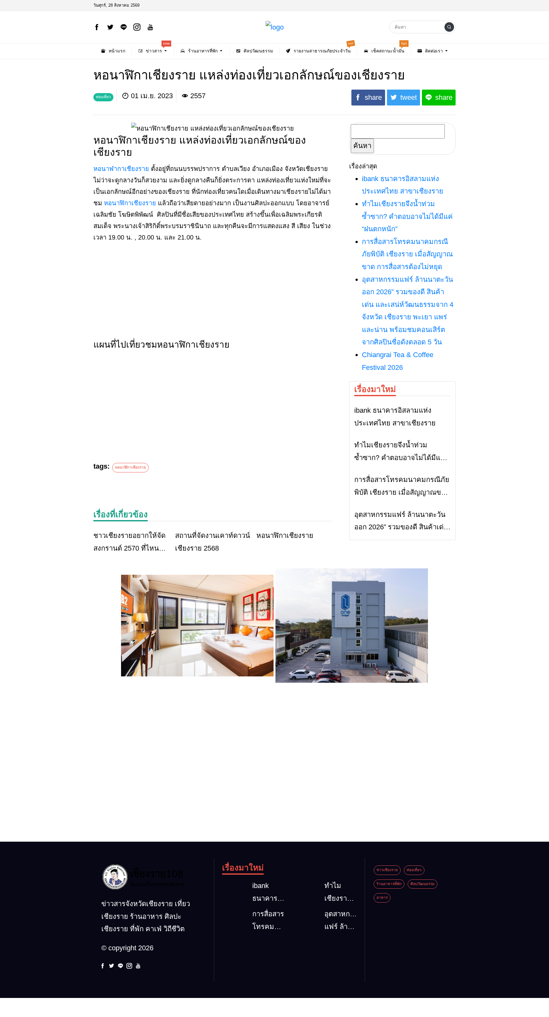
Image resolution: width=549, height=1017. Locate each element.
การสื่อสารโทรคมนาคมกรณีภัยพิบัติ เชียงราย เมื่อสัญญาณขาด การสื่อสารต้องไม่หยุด (407, 254)
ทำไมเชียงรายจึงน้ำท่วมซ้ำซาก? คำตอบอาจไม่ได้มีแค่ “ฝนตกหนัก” (407, 216)
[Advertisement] (212, 292)
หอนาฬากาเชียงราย (121, 168)
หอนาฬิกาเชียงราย (130, 203)
